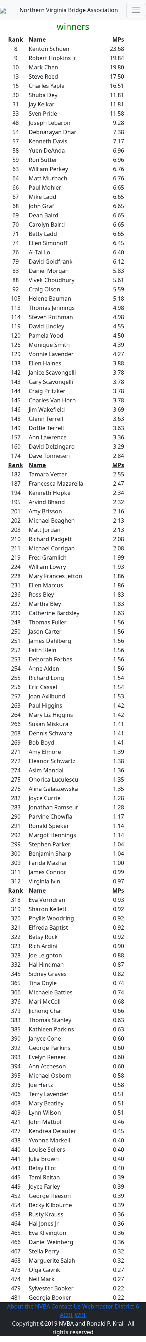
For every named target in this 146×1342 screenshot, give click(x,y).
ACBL (66, 1315)
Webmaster (97, 1306)
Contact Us (66, 1306)
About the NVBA (28, 1306)
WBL (80, 1315)
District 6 (127, 1306)
